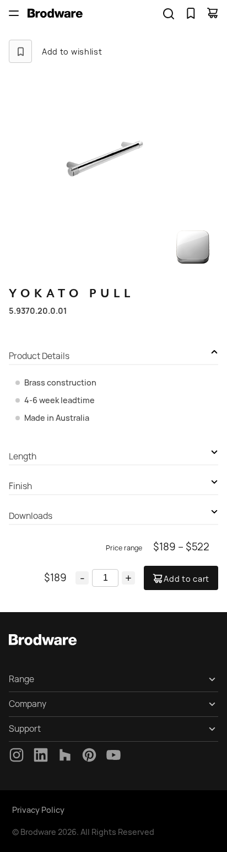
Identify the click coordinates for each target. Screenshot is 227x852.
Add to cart (186, 579)
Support (25, 729)
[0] (190, 13)
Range (21, 679)
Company (27, 704)
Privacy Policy (38, 810)
